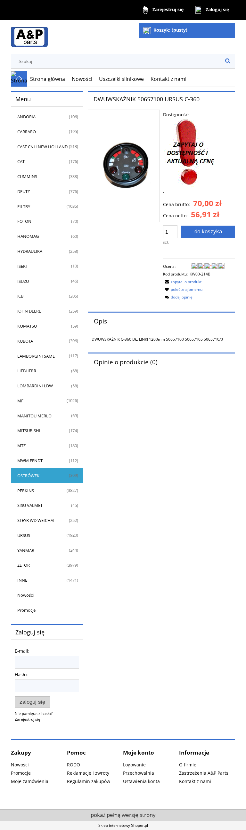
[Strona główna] (29, 34)
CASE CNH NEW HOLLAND (42, 147)
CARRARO (26, 132)
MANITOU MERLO (34, 416)
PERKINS (25, 490)
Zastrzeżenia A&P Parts (203, 773)
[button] (182, 281)
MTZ (21, 445)
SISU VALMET (30, 505)
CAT (21, 161)
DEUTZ (23, 191)
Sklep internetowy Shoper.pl (123, 825)
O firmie (187, 765)
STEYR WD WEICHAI (35, 520)
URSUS (23, 535)
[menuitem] (48, 79)
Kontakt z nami (195, 781)
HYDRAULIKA (29, 251)
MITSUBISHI (28, 430)
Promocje (26, 610)
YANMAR (25, 550)
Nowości (25, 595)
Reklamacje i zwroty (88, 773)
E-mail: (22, 651)
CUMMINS (27, 176)
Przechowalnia (138, 773)
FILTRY (23, 206)
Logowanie (134, 765)
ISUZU (23, 281)
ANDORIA (26, 117)
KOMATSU (27, 326)
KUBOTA (25, 341)
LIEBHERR (26, 371)
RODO (73, 765)
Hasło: (21, 674)
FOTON (24, 221)
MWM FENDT (30, 460)
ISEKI (22, 266)
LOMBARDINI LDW (35, 386)
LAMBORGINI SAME (36, 356)
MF (20, 401)
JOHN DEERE (29, 311)
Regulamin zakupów (88, 781)
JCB (20, 296)
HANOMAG (28, 236)
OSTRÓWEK (28, 475)
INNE (22, 580)
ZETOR (23, 565)
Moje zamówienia (29, 781)
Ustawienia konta (141, 781)
